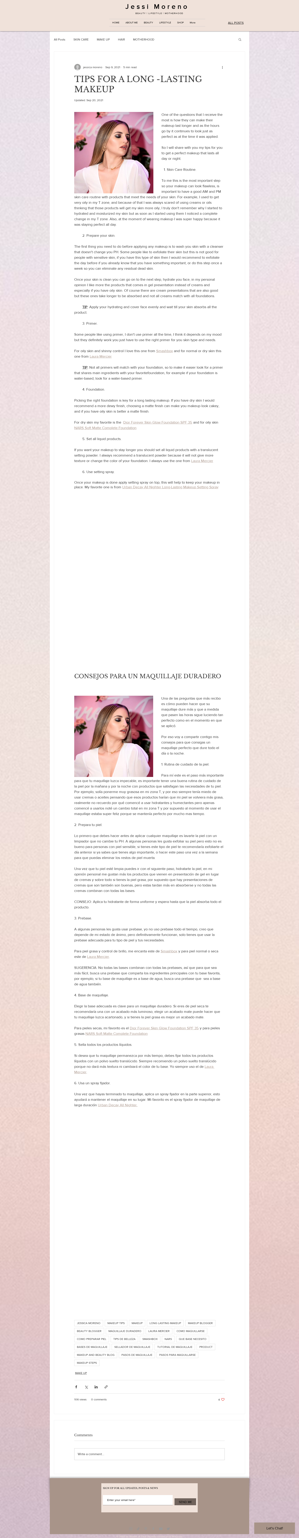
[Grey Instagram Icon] (131, 1529)
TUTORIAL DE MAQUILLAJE (174, 1346)
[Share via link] (106, 1387)
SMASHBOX (150, 1339)
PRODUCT (206, 1346)
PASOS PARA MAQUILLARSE (177, 1354)
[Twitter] (168, 1529)
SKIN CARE (81, 39)
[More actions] (222, 67)
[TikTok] (138, 1529)
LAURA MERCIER (159, 1331)
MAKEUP (137, 1323)
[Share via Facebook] (76, 1387)
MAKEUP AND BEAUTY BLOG (96, 1354)
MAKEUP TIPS (116, 1323)
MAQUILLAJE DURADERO (124, 1331)
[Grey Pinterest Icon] (146, 1529)
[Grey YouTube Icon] (161, 1529)
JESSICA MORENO (88, 1323)
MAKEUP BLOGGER (200, 1323)
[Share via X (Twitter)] (86, 1387)
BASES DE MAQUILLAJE (92, 1346)
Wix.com (177, 1536)
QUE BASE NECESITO (192, 1339)
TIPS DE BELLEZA (124, 1339)
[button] (240, 39)
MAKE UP (103, 39)
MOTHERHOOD (143, 39)
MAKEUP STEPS (87, 1362)
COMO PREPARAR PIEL (91, 1339)
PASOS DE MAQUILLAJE (136, 1354)
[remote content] (149, 578)
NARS (168, 1339)
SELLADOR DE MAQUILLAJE (132, 1346)
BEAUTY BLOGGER (89, 1331)
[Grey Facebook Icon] (153, 1529)
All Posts (59, 39)
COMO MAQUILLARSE (191, 1331)
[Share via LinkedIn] (96, 1387)
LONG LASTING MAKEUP (165, 1323)
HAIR (121, 39)
